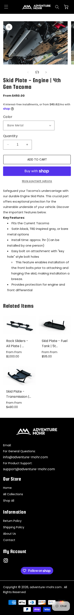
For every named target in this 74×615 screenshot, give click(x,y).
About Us (9, 534)
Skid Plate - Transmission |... (18, 394)
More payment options (37, 181)
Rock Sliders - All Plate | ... (17, 343)
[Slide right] (46, 72)
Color (7, 116)
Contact (9, 540)
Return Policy (12, 521)
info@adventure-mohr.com (25, 457)
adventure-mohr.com (46, 587)
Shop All (8, 501)
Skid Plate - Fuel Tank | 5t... (54, 343)
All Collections (13, 494)
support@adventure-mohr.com (29, 469)
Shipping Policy (13, 527)
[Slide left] (27, 72)
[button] (6, 7)
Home (7, 488)
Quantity (10, 136)
